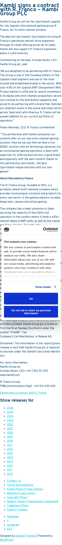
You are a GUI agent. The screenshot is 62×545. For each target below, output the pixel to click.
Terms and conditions (20, 485)
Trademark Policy (18, 506)
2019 (10, 437)
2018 (10, 441)
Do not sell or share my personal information (31, 312)
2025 (10, 412)
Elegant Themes (26, 536)
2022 (10, 424)
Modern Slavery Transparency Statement (32, 501)
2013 (10, 462)
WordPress (6, 540)
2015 (10, 453)
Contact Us (14, 481)
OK (31, 298)
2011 (9, 470)
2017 (10, 445)
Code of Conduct (17, 510)
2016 (10, 449)
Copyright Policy (17, 497)
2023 (10, 420)
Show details (43, 286)
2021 (10, 429)
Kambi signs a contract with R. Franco (23, 393)
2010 (10, 474)
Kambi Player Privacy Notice (25, 489)
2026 (10, 408)
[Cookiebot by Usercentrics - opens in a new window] (43, 229)
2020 (10, 433)
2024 (10, 416)
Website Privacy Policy (21, 493)
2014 (10, 457)
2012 (10, 466)
